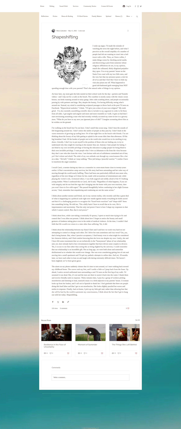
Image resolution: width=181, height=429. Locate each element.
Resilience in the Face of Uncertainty (55, 345)
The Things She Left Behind (124, 344)
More (128, 16)
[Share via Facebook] (53, 302)
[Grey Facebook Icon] (135, 6)
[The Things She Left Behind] (124, 332)
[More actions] (128, 30)
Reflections (45, 16)
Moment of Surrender (87, 344)
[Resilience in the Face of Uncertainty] (56, 332)
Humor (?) (118, 16)
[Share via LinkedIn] (63, 302)
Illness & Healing (67, 16)
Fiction (55, 16)
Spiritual (108, 16)
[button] (137, 16)
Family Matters (97, 16)
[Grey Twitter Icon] (141, 6)
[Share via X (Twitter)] (58, 302)
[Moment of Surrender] (90, 332)
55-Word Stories (82, 16)
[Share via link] (68, 302)
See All (137, 320)
